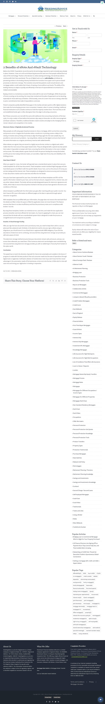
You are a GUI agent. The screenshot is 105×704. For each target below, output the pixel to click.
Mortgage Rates (78, 382)
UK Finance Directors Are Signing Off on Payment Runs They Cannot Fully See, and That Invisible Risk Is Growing (86, 545)
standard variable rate (93, 630)
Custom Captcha (78, 111)
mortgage (95, 603)
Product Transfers (78, 441)
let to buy (87, 603)
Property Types (78, 446)
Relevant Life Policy (79, 462)
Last (89, 37)
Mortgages (76, 386)
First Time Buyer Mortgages (81, 325)
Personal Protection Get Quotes (83, 429)
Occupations (77, 417)
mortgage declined (79, 606)
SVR (74, 633)
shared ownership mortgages (82, 627)
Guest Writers (77, 329)
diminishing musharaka (88, 579)
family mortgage (88, 582)
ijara (91, 591)
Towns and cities (78, 511)
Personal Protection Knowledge (83, 433)
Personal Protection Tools (81, 437)
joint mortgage (88, 600)
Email (74, 48)
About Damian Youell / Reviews (82, 256)
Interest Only (77, 338)
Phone (74, 41)
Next (64, 26)
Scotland (76, 486)
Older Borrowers (78, 421)
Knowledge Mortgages (80, 350)
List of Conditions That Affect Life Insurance (86, 362)
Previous (59, 26)
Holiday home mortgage (80, 591)
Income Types (77, 333)
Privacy (91, 682)
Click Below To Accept (79, 87)
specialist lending (78, 630)
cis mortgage (77, 576)
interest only (77, 597)
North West (76, 413)
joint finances (77, 600)
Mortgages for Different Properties (84, 397)
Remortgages (77, 466)
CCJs (98, 573)
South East (76, 498)
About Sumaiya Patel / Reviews (82, 260)
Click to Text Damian (84, 177)
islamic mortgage (88, 597)
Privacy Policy (76, 107)
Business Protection (79, 277)
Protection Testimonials (80, 450)
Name (74, 32)
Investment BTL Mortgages (81, 346)
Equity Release (77, 317)
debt (95, 576)
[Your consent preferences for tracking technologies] (102, 2)
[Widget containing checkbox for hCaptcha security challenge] (84, 120)
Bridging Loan (77, 272)
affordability (77, 573)
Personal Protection (79, 425)
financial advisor (78, 588)
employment (77, 582)
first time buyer (91, 588)
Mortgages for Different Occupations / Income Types (85, 392)
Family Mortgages (78, 585)
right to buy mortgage (79, 621)
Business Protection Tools (81, 281)
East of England (78, 313)
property (88, 612)
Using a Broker (77, 515)
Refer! (74, 243)
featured (89, 585)
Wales (75, 519)
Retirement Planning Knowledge (83, 474)
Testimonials (77, 507)
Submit (76, 128)
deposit (76, 579)
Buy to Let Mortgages (79, 285)
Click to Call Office (83, 184)
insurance (94, 594)
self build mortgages (79, 624)
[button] (93, 16)
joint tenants (77, 603)
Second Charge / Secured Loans (83, 490)
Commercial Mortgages (80, 293)
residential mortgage (80, 618)
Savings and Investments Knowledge (84, 482)
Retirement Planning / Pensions (83, 470)
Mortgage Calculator (77, 684)
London (75, 370)
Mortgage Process (78, 378)
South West (76, 502)
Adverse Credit (77, 264)
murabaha (86, 609)
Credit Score (77, 305)
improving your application (81, 594)
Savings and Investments (81, 478)
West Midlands (77, 523)
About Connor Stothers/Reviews (83, 252)
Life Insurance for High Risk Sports (83, 354)
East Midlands (77, 309)
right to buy (92, 618)
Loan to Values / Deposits (81, 366)
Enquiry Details (77, 65)
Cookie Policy (57, 697)
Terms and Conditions (77, 682)
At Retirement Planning (80, 268)
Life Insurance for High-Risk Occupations (85, 358)
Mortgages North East (80, 401)
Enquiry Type (77, 58)
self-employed (93, 621)
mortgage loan (92, 606)
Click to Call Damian (84, 169)
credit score (87, 576)
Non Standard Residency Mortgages (84, 405)
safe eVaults (49, 78)
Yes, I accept (78, 89)
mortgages (77, 609)
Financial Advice (78, 321)
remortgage (96, 615)
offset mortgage (78, 612)
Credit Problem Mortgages (81, 301)
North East (76, 409)
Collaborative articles (16, 271)
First (73, 37)
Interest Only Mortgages (80, 342)
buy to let (91, 573)
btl (84, 573)
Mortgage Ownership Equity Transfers (85, 374)
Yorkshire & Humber (79, 527)
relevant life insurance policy (81, 615)
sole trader (96, 627)
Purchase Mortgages (79, 454)
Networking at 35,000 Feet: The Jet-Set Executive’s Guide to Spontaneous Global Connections (86, 554)
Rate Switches (77, 458)
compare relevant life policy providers (85, 297)
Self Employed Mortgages (81, 494)
